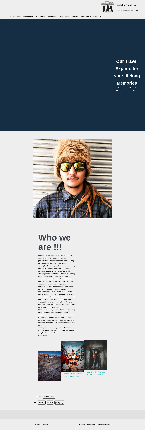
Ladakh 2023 (49, 396)
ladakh (42, 402)
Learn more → (43, 335)
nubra (50, 402)
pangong (59, 402)
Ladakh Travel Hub (127, 5)
